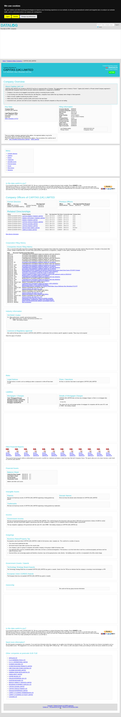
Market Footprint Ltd (59, 705)
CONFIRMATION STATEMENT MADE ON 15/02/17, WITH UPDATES (40, 283)
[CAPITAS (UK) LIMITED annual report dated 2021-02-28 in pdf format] (101, 450)
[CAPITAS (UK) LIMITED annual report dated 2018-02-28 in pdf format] (37, 450)
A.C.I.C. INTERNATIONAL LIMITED (18, 662)
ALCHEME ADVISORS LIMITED (17, 670)
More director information (12, 234)
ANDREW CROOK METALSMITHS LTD (19, 672)
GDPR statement (69, 705)
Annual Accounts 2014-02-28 (9, 454)
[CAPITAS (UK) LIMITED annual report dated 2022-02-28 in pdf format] (110, 450)
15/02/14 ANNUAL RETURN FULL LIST (32, 297)
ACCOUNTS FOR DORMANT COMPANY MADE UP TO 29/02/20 (39, 269)
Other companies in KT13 (11, 118)
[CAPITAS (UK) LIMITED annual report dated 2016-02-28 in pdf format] (19, 450)
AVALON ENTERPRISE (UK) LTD (17, 678)
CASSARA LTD (13, 696)
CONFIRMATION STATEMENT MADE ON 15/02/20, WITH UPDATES (40, 271)
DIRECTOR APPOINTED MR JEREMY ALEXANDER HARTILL (38, 301)
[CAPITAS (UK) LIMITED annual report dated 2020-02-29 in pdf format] (92, 450)
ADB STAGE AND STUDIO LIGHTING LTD (20, 668)
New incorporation (26, 302)
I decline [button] (15, 16)
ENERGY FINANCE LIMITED (30, 220)
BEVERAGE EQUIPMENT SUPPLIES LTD (20, 684)
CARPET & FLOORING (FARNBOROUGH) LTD (21, 692)
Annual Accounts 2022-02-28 (109, 454)
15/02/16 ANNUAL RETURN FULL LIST (32, 289)
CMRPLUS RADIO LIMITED (29, 229)
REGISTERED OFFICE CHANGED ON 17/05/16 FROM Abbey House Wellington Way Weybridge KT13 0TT (50, 286)
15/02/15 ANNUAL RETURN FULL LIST (32, 293)
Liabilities (10, 155)
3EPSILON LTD (13, 658)
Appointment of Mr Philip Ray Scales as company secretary (37, 298)
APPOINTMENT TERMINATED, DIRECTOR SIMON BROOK (38, 299)
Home (4, 61)
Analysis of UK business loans (70, 707)
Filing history (11, 168)
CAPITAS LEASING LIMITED (30, 224)
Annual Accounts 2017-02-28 (27, 454)
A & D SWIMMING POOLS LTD (17, 660)
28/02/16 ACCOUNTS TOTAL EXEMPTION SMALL (35, 285)
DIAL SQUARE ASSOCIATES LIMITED (19, 139)
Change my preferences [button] (28, 16)
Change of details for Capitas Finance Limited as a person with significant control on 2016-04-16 (46, 274)
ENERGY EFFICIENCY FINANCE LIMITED (33, 218)
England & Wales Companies (14, 61)
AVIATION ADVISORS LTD (16, 680)
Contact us (45, 707)
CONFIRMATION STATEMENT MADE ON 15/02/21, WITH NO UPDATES (41, 267)
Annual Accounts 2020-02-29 (91, 454)
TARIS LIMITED (35, 139)
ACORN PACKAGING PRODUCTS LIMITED (20, 666)
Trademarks (11, 159)
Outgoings (10, 170)
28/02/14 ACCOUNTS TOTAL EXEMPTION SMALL (35, 294)
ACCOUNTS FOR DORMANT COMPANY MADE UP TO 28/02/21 (39, 266)
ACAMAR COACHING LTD (16, 664)
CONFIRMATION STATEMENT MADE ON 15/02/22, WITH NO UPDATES (41, 265)
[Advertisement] (55, 44)
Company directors (12, 153)
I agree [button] (8, 16)
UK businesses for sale (55, 707)
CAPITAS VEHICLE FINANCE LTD (18, 688)
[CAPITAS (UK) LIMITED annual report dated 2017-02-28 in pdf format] (28, 450)
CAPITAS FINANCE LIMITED (30, 226)
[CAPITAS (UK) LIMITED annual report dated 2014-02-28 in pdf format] (10, 450)
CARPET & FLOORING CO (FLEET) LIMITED (21, 694)
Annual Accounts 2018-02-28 (36, 454)
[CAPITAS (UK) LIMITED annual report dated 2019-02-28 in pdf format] (83, 450)
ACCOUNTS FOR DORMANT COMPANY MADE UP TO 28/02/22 (39, 262)
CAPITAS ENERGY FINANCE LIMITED (32, 216)
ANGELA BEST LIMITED (15, 674)
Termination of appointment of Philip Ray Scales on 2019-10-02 (38, 273)
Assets (9, 166)
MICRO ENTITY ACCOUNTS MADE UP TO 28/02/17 (35, 281)
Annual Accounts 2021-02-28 (100, 454)
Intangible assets (12, 161)
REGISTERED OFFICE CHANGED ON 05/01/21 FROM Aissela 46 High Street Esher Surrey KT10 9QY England (51, 270)
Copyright (49, 705)
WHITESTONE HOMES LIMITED (31, 227)
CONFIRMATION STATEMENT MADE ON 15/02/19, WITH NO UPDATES (41, 277)
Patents (10, 157)
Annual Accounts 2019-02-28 (81, 454)
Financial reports (12, 163)
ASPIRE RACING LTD (15, 676)
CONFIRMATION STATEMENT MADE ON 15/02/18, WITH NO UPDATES (41, 279)
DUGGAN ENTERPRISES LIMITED (18, 690)
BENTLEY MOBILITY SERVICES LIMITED (20, 682)
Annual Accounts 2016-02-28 (18, 454)
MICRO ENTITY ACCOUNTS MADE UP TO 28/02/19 (35, 275)
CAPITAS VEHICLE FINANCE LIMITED (32, 222)
